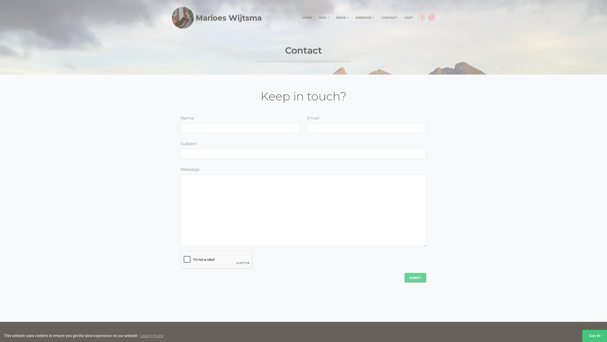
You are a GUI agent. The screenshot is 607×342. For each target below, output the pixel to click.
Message (190, 169)
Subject (189, 143)
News (341, 17)
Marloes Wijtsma (229, 18)
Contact (389, 17)
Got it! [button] (594, 336)
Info (322, 17)
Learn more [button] (151, 335)
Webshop (363, 17)
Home (307, 17)
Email (313, 117)
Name (187, 117)
